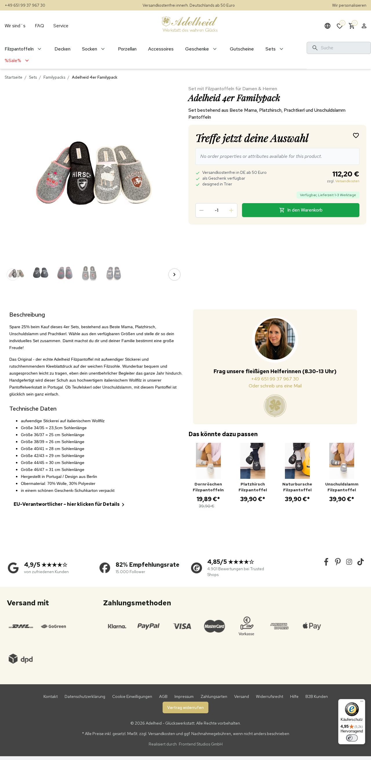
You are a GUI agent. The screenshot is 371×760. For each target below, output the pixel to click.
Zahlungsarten (214, 696)
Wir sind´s (15, 26)
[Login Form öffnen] (364, 26)
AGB (163, 696)
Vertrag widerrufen (185, 707)
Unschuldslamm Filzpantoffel (342, 486)
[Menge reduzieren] (201, 210)
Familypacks (54, 77)
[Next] (174, 274)
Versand (241, 696)
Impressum (184, 696)
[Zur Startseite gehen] (189, 23)
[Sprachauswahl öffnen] (327, 26)
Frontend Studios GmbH (200, 744)
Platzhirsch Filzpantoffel (253, 486)
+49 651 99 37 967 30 (25, 5)
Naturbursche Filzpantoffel (297, 486)
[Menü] (361, 702)
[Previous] (13, 274)
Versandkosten (347, 181)
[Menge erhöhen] (231, 210)
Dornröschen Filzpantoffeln (208, 486)
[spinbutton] (216, 210)
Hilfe (294, 696)
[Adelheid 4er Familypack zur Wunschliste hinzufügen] (355, 135)
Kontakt (50, 696)
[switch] (352, 737)
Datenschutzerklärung (85, 696)
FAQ (39, 26)
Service (60, 26)
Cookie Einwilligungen (132, 696)
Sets (33, 77)
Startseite (13, 77)
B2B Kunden (316, 696)
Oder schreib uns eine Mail (275, 386)
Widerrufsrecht (269, 696)
